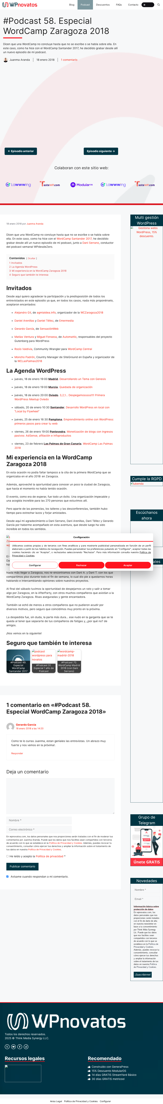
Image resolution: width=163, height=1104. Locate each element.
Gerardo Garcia (26, 724)
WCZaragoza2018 (92, 312)
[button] (158, 5)
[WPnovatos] (20, 5)
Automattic (70, 336)
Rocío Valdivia (23, 349)
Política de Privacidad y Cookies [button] (81, 1101)
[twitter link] (13, 1046)
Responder (17, 753)
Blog (71, 4)
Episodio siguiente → (101, 151)
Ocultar (31, 258)
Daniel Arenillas (24, 320)
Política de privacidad (50, 856)
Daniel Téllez (45, 320)
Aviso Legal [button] (56, 1101)
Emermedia (66, 320)
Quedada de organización (75, 387)
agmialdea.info (46, 312)
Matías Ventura (24, 336)
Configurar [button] (105, 1101)
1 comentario (69, 59)
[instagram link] (7, 1046)
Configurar (35, 565)
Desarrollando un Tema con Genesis (83, 379)
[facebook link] (19, 1046)
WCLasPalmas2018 (30, 361)
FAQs (119, 4)
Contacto (133, 4)
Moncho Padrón (24, 357)
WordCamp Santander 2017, (74, 238)
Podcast (85, 4)
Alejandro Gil (22, 312)
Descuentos (103, 4)
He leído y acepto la (38, 856)
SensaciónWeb (49, 328)
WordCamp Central (80, 349)
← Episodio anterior (21, 151)
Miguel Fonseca (47, 336)
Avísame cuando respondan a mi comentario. (39, 876)
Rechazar (81, 565)
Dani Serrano (90, 242)
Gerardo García (24, 328)
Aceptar (128, 565)
